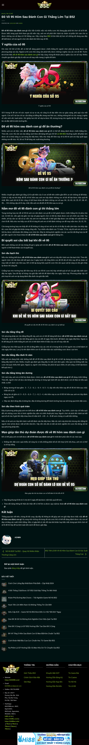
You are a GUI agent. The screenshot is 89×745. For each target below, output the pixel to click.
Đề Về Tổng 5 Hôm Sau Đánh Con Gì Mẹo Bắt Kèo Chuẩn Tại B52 (34, 633)
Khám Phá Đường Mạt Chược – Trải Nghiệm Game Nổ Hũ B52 (32, 598)
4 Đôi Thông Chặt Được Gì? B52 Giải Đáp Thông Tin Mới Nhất (32, 590)
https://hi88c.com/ (11, 719)
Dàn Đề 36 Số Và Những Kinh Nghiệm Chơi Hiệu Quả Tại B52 (32, 619)
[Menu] (3, 5)
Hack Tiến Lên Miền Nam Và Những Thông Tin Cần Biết (30, 605)
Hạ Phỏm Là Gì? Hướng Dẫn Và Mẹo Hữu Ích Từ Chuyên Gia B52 (34, 648)
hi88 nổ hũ (9, 716)
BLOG (3, 13)
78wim (8, 724)
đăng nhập (16, 568)
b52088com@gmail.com (13, 686)
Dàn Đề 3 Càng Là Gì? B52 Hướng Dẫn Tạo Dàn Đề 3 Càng (31, 626)
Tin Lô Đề (9, 13)
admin (20, 23)
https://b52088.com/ (12, 680)
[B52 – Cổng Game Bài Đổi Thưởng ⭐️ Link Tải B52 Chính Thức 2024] (44, 5)
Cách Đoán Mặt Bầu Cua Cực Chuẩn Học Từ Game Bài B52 (31, 641)
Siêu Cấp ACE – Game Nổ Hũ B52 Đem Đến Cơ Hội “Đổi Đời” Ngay (34, 612)
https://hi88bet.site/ (12, 721)
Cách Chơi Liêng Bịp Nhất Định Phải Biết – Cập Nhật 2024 (31, 583)
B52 (49, 36)
